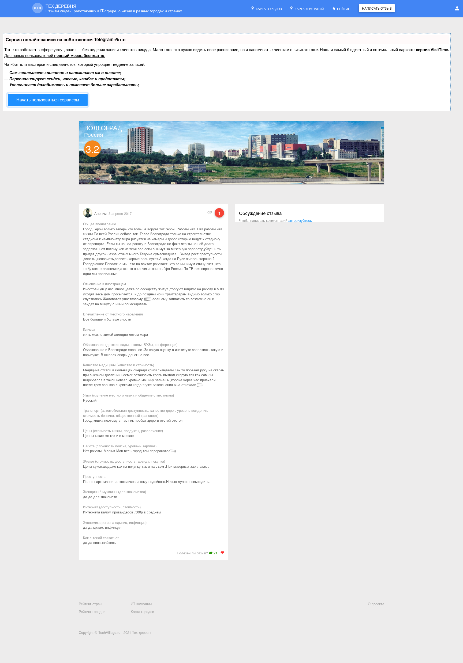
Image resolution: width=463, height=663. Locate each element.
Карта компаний (309, 8)
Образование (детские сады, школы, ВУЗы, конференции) (130, 344)
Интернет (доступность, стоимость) (112, 507)
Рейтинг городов (92, 611)
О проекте (376, 603)
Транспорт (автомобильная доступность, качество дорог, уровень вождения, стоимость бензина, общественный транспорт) (145, 413)
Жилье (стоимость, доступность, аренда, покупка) (124, 461)
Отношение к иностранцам (104, 283)
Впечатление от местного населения (113, 314)
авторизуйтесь (300, 220)
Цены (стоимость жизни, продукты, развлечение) (123, 430)
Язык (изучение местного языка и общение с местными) (128, 395)
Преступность (94, 476)
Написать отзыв (377, 8)
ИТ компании (141, 603)
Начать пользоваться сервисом (47, 100)
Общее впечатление (99, 224)
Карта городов (269, 8)
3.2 (92, 148)
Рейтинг (344, 8)
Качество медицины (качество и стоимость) (118, 365)
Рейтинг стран (90, 603)
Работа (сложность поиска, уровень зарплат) (119, 446)
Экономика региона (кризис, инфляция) (115, 522)
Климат (89, 329)
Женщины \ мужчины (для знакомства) (114, 491)
